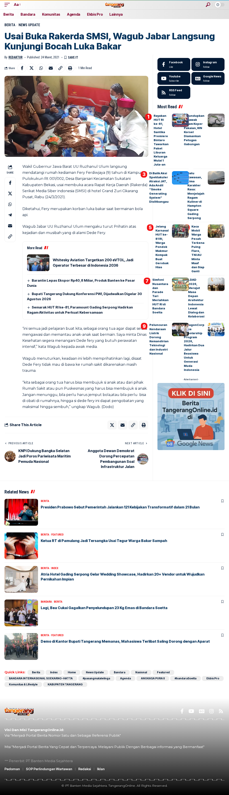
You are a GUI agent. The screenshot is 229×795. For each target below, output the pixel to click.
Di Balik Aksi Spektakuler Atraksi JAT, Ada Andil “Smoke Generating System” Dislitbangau (159, 187)
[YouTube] (191, 711)
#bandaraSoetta (185, 678)
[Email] (50, 68)
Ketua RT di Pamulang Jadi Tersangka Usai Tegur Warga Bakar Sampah (104, 540)
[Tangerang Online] (114, 5)
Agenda (125, 678)
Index (54, 568)
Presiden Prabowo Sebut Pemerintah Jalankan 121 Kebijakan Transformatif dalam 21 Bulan (120, 507)
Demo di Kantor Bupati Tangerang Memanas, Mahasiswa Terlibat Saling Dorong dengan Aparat (125, 641)
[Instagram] (208, 64)
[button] (8, 5)
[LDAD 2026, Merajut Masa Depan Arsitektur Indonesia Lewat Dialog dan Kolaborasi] (216, 284)
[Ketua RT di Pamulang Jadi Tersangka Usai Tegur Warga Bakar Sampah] (21, 545)
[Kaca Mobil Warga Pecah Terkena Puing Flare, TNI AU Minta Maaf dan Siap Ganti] (216, 231)
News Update (29, 25)
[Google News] (208, 78)
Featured (57, 534)
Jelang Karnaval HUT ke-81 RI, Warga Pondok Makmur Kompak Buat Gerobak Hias (162, 247)
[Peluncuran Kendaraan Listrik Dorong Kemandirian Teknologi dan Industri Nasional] (180, 329)
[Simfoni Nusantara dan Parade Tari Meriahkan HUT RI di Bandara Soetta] (180, 284)
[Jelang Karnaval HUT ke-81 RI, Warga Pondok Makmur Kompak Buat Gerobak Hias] (180, 231)
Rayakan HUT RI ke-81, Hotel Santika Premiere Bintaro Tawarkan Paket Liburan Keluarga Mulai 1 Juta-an (161, 140)
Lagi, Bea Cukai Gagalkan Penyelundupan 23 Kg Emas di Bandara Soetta (104, 608)
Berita (9, 25)
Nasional (141, 672)
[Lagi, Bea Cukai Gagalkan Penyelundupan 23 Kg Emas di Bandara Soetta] (21, 612)
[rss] (174, 92)
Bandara (46, 601)
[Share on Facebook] (21, 68)
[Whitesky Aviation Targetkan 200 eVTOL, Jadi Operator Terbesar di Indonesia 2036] (38, 262)
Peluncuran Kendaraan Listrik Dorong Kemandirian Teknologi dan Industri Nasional (159, 339)
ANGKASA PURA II (153, 678)
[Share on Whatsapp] (41, 68)
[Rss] (221, 711)
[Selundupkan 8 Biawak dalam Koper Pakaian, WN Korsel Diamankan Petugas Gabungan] (216, 120)
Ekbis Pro (212, 678)
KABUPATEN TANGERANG (65, 684)
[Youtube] (174, 78)
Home (72, 672)
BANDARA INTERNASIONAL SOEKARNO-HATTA (41, 678)
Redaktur (15, 57)
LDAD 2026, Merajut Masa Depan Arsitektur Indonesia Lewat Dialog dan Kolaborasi (196, 298)
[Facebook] (174, 64)
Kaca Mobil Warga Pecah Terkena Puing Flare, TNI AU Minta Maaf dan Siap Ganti (197, 249)
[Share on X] (31, 68)
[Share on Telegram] (10, 215)
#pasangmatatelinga (96, 678)
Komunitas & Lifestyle (23, 684)
